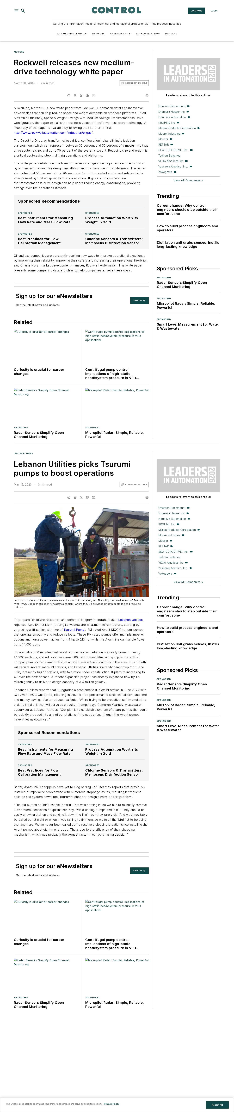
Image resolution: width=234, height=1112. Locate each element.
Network (98, 33)
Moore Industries (169, 133)
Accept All (217, 1105)
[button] (16, 10)
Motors (19, 52)
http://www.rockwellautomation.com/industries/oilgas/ (53, 132)
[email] (93, 95)
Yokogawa (165, 172)
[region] (117, 1105)
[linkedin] (75, 95)
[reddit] (87, 95)
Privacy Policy (111, 1104)
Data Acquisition (148, 33)
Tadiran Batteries (169, 155)
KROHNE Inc (166, 122)
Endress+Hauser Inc (171, 111)
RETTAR (163, 144)
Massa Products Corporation (177, 128)
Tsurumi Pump (74, 629)
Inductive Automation (172, 117)
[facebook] (69, 95)
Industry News (23, 453)
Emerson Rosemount (172, 106)
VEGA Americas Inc (171, 161)
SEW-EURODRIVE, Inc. (173, 150)
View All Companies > (188, 180)
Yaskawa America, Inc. (173, 166)
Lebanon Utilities (130, 620)
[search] (23, 10)
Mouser (163, 139)
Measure (171, 33)
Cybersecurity (120, 33)
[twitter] (81, 95)
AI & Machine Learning (72, 33)
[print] (147, 95)
